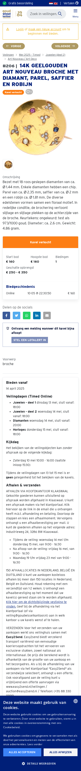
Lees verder (34, 744)
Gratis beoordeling (20, 3)
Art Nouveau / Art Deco (22, 58)
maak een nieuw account (44, 29)
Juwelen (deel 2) (55, 54)
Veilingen (8, 54)
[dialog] (40, 733)
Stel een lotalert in (29, 340)
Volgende (62, 46)
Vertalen (69, 3)
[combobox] (75, 701)
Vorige (16, 46)
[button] (40, 763)
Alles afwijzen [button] (60, 752)
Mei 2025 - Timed (29, 54)
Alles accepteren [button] (22, 752)
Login (20, 29)
